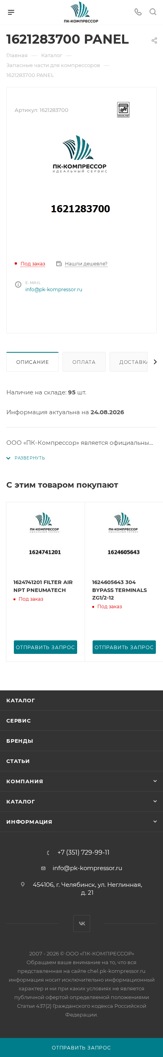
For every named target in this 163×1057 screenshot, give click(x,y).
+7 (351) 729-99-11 (83, 852)
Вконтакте (81, 923)
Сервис (18, 720)
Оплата (84, 362)
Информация (29, 822)
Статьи (18, 761)
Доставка (134, 362)
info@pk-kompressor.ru (53, 289)
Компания (24, 781)
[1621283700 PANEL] (81, 189)
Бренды (19, 741)
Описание (32, 362)
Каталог (20, 700)
